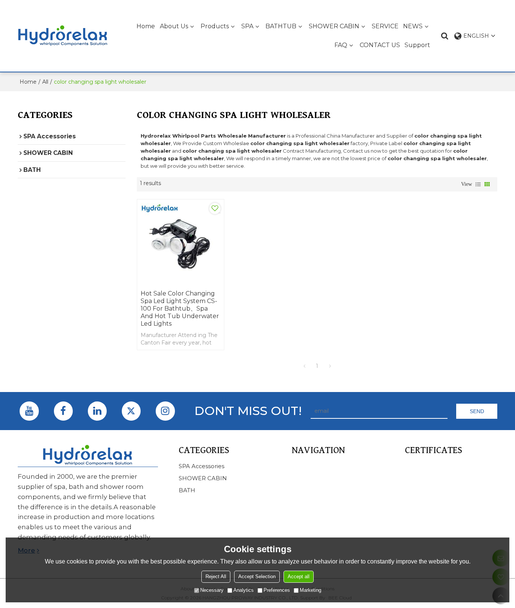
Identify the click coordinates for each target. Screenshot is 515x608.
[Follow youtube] (29, 410)
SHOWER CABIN (334, 26)
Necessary (212, 590)
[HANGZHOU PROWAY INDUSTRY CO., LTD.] (63, 36)
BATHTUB (280, 26)
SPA (247, 26)
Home (145, 26)
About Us (174, 26)
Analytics (243, 590)
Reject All (215, 576)
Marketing (310, 590)
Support (417, 45)
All (45, 81)
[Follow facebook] (63, 410)
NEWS (413, 26)
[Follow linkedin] (97, 410)
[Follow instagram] (165, 410)
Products (215, 26)
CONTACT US (380, 45)
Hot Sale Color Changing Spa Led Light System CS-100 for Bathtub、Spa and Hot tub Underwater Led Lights (180, 308)
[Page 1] (304, 366)
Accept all (299, 576)
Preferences (277, 590)
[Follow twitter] (131, 410)
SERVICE (385, 26)
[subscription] (476, 411)
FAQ (340, 45)
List (478, 184)
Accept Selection (257, 576)
